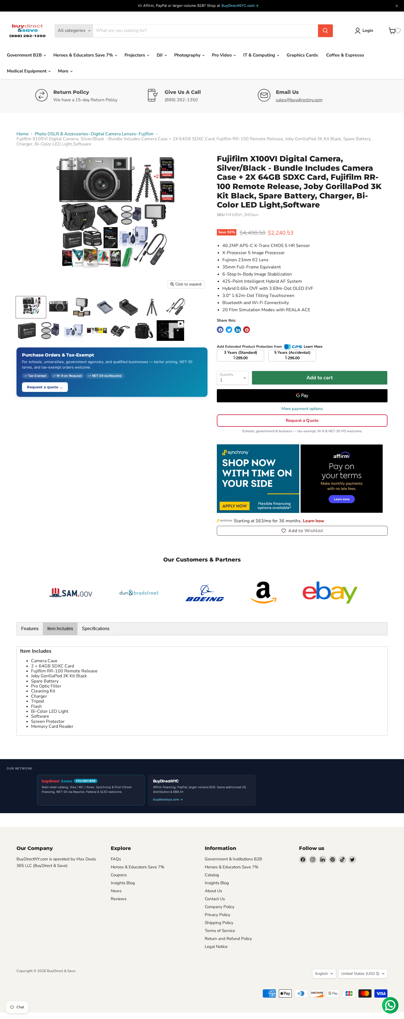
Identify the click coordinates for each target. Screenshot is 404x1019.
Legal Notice (216, 946)
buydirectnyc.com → (168, 799)
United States (360, 973)
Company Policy (219, 906)
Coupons (119, 875)
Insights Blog (123, 883)
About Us (213, 891)
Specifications (95, 628)
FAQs (116, 859)
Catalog (212, 875)
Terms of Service (220, 930)
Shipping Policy (219, 922)
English (321, 973)
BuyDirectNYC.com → (240, 5)
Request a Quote (302, 420)
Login (368, 30)
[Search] (325, 30)
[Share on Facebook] (220, 329)
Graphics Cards (302, 55)
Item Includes (60, 628)
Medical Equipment (27, 71)
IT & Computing (259, 55)
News (116, 891)
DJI (160, 55)
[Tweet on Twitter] (229, 329)
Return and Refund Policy (228, 938)
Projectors (135, 55)
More (64, 71)
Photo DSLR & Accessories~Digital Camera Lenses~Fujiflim (94, 133)
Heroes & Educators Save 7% (83, 55)
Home (22, 133)
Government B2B (25, 55)
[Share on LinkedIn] (237, 329)
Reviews (118, 899)
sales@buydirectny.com (299, 100)
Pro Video (222, 55)
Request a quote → (45, 387)
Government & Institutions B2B (233, 859)
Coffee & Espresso (345, 55)
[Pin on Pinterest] (246, 329)
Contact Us (215, 899)
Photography (187, 55)
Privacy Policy (217, 914)
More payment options (302, 408)
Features (29, 628)
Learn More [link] (313, 346)
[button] (302, 531)
